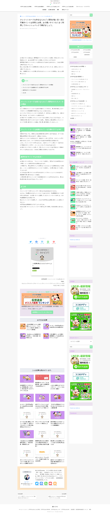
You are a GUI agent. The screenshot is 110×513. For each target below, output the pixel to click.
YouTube (49, 485)
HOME (56, 506)
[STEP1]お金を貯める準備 (75, 49)
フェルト (54, 283)
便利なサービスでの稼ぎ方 (78, 108)
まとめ (24, 92)
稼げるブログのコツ (76, 115)
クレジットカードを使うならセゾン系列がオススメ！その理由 (38, 84)
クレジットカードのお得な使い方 (56, 279)
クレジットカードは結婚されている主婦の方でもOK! (36, 87)
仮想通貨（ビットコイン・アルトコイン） (80, 90)
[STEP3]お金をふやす (55, 509)
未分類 (72, 118)
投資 (73, 96)
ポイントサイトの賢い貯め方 (79, 81)
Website (54, 485)
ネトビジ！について (23, 509)
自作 (63, 285)
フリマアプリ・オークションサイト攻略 (81, 106)
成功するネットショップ (78, 110)
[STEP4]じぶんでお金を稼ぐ (78, 101)
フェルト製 (61, 283)
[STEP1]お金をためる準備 (78, 66)
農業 (58, 9)
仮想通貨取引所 (76, 93)
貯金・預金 (75, 98)
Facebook (41, 485)
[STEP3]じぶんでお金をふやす (79, 86)
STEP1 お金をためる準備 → (26, 6)
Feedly (45, 485)
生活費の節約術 (51, 9)
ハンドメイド (46, 283)
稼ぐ (59, 285)
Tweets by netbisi (74, 239)
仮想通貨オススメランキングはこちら (42, 312)
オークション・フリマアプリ (83, 6)
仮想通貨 (44, 9)
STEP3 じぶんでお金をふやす (53, 6)
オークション (38, 283)
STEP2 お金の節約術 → (40, 6)
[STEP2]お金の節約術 (87, 49)
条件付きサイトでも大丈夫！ (30, 90)
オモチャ (31, 283)
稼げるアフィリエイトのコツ (78, 113)
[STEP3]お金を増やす (75, 52)
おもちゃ (25, 283)
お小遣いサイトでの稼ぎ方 (78, 103)
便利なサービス (65, 9)
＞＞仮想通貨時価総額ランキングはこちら (81, 40)
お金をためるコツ (76, 69)
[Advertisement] (42, 44)
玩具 (55, 285)
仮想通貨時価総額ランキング (82, 509)
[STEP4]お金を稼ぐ (86, 52)
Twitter (36, 485)
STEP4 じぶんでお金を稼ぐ (68, 6)
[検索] (91, 15)
